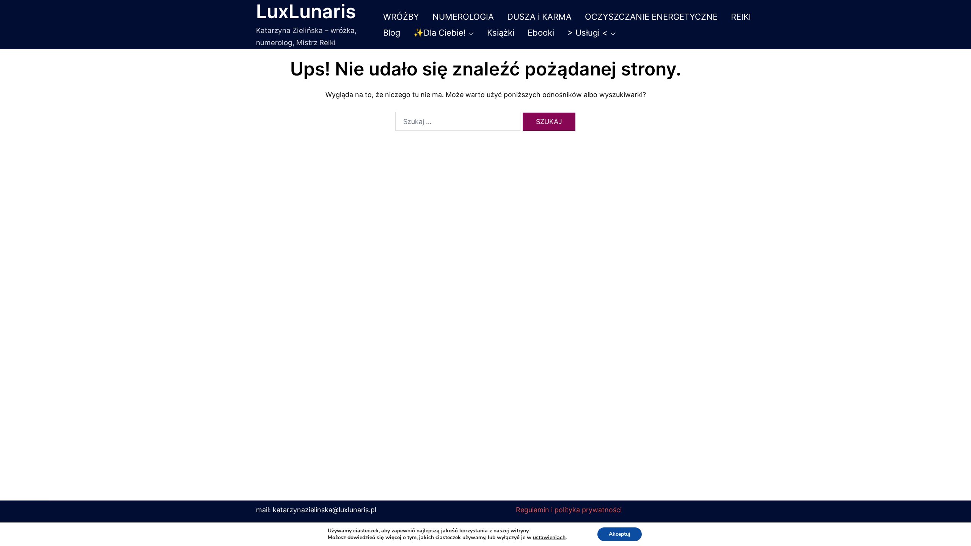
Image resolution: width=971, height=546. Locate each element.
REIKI (741, 17)
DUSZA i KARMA (539, 17)
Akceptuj (619, 534)
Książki (500, 33)
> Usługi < (587, 33)
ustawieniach (549, 537)
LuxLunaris (306, 11)
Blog (391, 33)
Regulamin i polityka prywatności (569, 510)
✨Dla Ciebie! (439, 33)
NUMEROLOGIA (463, 17)
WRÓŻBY (401, 17)
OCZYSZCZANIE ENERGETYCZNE (651, 17)
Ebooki (541, 33)
